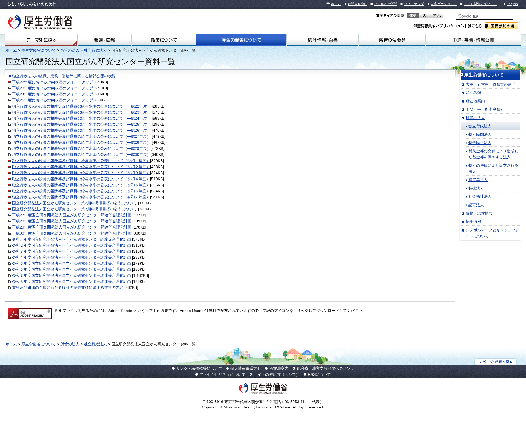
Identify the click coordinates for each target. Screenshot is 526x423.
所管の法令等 (392, 40)
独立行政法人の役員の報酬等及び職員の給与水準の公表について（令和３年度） (81, 173)
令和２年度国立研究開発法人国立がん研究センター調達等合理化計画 (72, 245)
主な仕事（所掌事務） (485, 109)
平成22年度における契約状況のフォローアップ (52, 82)
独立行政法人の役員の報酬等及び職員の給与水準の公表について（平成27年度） (81, 136)
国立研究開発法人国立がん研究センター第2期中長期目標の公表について (74, 203)
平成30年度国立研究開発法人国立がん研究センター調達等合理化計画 (72, 233)
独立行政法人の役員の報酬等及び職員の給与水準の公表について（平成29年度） (81, 148)
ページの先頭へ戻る (496, 361)
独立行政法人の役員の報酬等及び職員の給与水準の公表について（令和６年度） (81, 191)
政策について (164, 40)
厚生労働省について (241, 40)
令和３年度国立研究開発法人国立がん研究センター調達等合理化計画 (72, 251)
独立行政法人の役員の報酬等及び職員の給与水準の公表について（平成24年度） (81, 118)
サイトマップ (414, 4)
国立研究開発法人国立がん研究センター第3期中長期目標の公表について (74, 209)
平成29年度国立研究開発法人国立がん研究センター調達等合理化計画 (72, 227)
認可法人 (476, 205)
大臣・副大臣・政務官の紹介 (491, 84)
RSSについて (319, 374)
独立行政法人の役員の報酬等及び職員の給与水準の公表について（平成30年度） (81, 154)
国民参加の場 (501, 25)
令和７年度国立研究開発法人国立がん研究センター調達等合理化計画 (72, 275)
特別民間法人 (479, 134)
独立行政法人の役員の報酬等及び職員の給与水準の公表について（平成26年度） (81, 130)
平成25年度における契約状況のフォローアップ (52, 100)
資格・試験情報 (479, 213)
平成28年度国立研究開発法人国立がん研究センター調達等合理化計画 (72, 221)
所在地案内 (475, 101)
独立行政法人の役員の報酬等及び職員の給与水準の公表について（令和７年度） (81, 197)
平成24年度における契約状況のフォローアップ (52, 94)
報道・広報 (105, 40)
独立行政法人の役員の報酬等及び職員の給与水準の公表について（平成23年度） (81, 112)
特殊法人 (476, 188)
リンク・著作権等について (199, 368)
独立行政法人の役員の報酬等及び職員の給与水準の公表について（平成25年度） (81, 124)
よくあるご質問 (385, 4)
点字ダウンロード (444, 4)
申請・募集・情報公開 (473, 40)
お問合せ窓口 (357, 4)
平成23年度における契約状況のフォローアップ (52, 88)
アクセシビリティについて (222, 374)
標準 (413, 15)
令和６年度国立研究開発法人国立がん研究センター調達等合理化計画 (72, 269)
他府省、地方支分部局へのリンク (325, 368)
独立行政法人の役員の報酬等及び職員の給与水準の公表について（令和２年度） (81, 167)
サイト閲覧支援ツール (480, 4)
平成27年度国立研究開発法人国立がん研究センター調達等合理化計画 (72, 215)
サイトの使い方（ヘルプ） (277, 374)
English (512, 4)
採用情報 (473, 221)
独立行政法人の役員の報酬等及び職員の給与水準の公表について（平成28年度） (81, 142)
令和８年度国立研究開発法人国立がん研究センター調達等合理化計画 (72, 281)
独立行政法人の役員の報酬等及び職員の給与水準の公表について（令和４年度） (81, 179)
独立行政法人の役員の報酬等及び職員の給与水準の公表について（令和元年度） (81, 161)
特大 (437, 15)
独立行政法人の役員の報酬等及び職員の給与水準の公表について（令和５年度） (81, 185)
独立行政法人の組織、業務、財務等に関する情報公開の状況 (64, 76)
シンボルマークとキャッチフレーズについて (492, 233)
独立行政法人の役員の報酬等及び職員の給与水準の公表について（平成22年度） (81, 106)
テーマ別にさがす (41, 40)
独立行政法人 (95, 50)
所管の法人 (70, 50)
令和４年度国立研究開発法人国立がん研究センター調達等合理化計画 (72, 257)
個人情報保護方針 (245, 368)
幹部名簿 (473, 92)
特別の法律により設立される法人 (493, 168)
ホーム (336, 4)
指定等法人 (478, 179)
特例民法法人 (479, 142)
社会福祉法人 (479, 196)
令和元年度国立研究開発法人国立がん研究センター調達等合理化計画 (72, 239)
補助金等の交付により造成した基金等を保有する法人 (493, 154)
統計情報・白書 (322, 40)
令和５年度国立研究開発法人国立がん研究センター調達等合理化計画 (72, 263)
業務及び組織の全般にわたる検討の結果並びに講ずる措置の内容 (68, 287)
